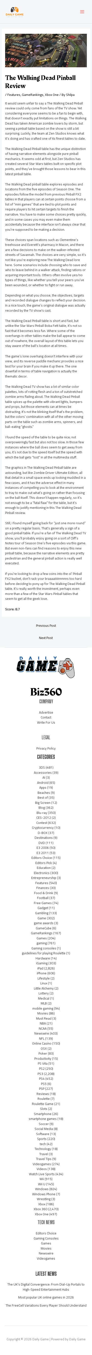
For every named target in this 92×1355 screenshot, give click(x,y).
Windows (42, 1189)
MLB (44, 1003)
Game (42, 918)
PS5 (44, 1084)
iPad (40, 968)
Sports (42, 1139)
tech (43, 1144)
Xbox (41, 1204)
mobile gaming (42, 1008)
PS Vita (43, 1063)
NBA (43, 1023)
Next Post (46, 638)
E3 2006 (43, 847)
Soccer (44, 1124)
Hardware (43, 958)
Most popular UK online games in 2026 (46, 1297)
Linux (43, 983)
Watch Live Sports (42, 1174)
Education (44, 868)
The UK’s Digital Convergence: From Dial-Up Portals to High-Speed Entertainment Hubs (46, 1287)
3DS (42, 767)
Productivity (42, 1058)
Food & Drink (43, 893)
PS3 (40, 1073)
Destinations (44, 837)
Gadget (43, 908)
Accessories (43, 772)
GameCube (44, 928)
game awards (43, 923)
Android (43, 782)
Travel (43, 1154)
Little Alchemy (44, 988)
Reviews (43, 1094)
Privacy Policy (46, 748)
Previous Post (46, 625)
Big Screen (43, 802)
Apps (42, 787)
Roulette (44, 1098)
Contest (41, 823)
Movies (42, 1013)
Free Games (43, 903)
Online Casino (42, 1043)
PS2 (42, 1068)
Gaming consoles (43, 948)
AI (43, 777)
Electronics (42, 873)
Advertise (46, 712)
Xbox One (52, 94)
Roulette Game (42, 1104)
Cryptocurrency (43, 827)
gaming (42, 943)
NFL (41, 1038)
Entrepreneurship (43, 878)
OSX (44, 1048)
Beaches (44, 792)
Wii (41, 1179)
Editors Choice (41, 857)
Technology (43, 1149)
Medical (43, 998)
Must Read (44, 1018)
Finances (42, 888)
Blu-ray (42, 812)
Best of (43, 797)
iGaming (42, 963)
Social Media (44, 1129)
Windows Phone (43, 1194)
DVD (42, 843)
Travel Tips (44, 1159)
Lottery (44, 993)
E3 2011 (43, 853)
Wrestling (44, 1199)
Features (13, 94)
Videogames (42, 1164)
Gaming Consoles (46, 1238)
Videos (42, 1169)
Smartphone (43, 1114)
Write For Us (46, 722)
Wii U (41, 1184)
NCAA (43, 1028)
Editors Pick (43, 863)
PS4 (42, 1078)
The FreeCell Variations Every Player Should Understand (46, 1305)
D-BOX (43, 833)
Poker (43, 1053)
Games (42, 938)
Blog (42, 807)
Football (43, 898)
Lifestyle (44, 978)
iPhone (42, 973)
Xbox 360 (40, 1209)
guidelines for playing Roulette (44, 953)
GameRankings (32, 94)
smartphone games (43, 1119)
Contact (46, 717)
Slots (43, 1108)
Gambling (41, 913)
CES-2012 (43, 817)
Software (42, 1134)
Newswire (41, 1033)
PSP (41, 1088)
